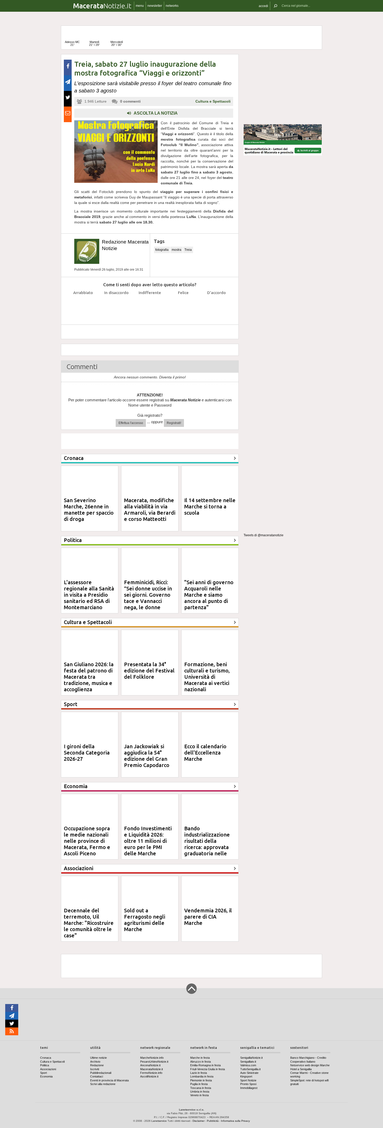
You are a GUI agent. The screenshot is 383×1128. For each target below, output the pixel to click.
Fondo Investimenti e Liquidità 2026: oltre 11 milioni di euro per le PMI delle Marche (148, 840)
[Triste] (116, 305)
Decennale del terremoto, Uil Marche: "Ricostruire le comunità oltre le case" (89, 922)
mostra (176, 250)
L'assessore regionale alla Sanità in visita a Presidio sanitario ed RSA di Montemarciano (89, 594)
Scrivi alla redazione (102, 1084)
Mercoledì (116, 43)
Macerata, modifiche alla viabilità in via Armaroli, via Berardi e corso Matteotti (149, 509)
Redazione (97, 1065)
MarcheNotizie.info (152, 1057)
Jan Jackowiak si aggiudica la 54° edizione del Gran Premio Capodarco (146, 755)
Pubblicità (213, 1120)
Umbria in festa (199, 1091)
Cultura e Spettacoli (213, 101)
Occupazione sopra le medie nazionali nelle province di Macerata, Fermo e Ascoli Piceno (87, 840)
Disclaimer (199, 1120)
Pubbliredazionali (100, 1072)
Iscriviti (94, 1069)
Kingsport (246, 1076)
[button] (263, 6)
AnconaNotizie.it (150, 1065)
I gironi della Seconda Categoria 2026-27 (87, 752)
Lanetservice (159, 1120)
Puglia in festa (199, 1084)
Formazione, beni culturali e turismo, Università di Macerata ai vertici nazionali (207, 676)
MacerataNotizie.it (151, 1069)
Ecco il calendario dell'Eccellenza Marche (205, 752)
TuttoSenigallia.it (250, 1069)
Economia (46, 1076)
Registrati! (174, 423)
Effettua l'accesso (131, 423)
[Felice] (183, 305)
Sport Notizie (248, 1080)
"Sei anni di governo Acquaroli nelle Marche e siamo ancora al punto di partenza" (208, 594)
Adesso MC (72, 43)
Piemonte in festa (201, 1080)
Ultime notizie (98, 1057)
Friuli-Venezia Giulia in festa (207, 1069)
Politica (44, 1065)
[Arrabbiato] (83, 305)
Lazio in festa (198, 1072)
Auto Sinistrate (249, 1072)
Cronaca (45, 1057)
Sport (43, 1072)
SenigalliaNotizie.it (251, 1057)
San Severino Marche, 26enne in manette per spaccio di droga (89, 509)
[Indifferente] (150, 305)
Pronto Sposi (248, 1084)
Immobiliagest (248, 1087)
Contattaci (96, 1076)
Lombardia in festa (201, 1076)
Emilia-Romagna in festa (205, 1065)
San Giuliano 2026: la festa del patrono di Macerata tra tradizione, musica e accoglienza (89, 676)
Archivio (95, 1061)
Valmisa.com (248, 1065)
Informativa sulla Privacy (235, 1120)
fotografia (162, 250)
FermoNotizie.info (151, 1072)
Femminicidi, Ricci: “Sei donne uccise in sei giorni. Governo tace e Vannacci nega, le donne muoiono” (148, 597)
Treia (188, 250)
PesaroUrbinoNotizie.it (154, 1061)
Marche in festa (200, 1057)
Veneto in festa (199, 1095)
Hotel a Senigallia (301, 1069)
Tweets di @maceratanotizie (263, 535)
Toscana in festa (200, 1087)
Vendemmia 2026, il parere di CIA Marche (208, 916)
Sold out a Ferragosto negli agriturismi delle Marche (144, 919)
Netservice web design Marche (310, 1065)
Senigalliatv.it (248, 1061)
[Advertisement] (283, 87)
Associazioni (48, 1069)
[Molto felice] (216, 305)
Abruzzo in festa (200, 1061)
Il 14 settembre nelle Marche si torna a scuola (210, 506)
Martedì (94, 43)
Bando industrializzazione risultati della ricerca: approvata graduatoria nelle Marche (207, 844)
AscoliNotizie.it (149, 1076)
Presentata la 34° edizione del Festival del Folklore (149, 670)
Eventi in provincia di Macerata (109, 1080)
